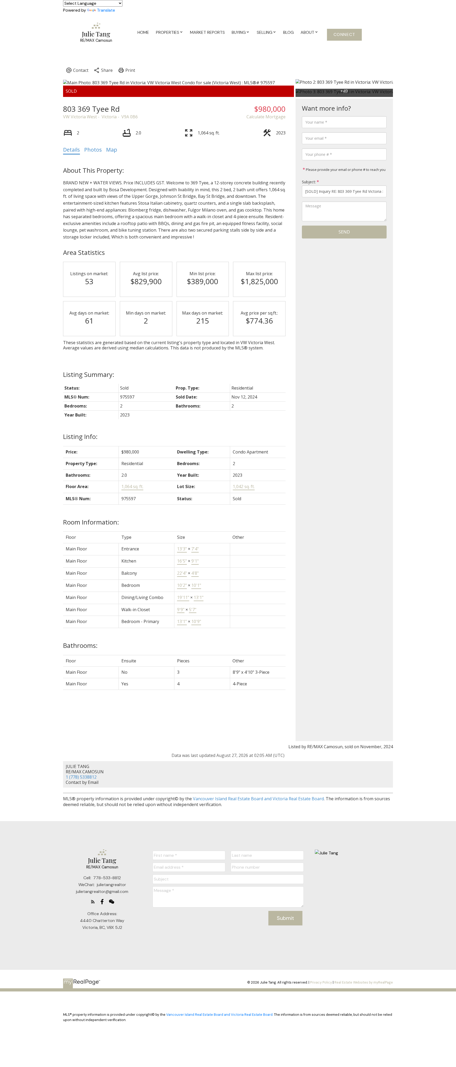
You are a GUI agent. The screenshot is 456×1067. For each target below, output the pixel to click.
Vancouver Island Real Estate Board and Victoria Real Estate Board (258, 799)
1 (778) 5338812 (81, 777)
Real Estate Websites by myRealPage (363, 982)
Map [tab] (111, 149)
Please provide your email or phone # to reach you (345, 169)
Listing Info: (80, 436)
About (307, 32)
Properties (167, 32)
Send (344, 232)
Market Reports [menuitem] (207, 32)
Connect (344, 34)
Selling (264, 32)
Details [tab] (71, 149)
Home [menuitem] (143, 32)
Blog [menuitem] (288, 32)
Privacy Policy (321, 982)
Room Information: (91, 522)
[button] (344, 35)
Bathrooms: (80, 645)
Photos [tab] (93, 149)
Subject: (309, 181)
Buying (239, 32)
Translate (106, 10)
